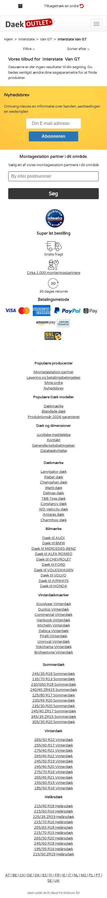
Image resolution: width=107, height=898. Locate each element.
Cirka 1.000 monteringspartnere (53, 273)
